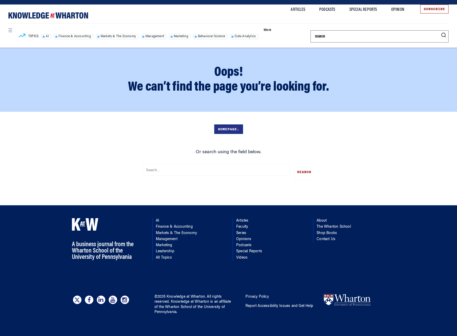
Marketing (181, 36)
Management (154, 36)
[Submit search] (443, 35)
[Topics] (22, 36)
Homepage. (228, 129)
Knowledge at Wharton (186, 297)
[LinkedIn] (101, 300)
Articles (298, 10)
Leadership (165, 251)
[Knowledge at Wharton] (48, 15)
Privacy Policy (257, 297)
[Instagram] (125, 300)
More (267, 30)
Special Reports (363, 10)
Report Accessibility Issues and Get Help (279, 306)
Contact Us (326, 239)
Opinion (397, 10)
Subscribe (434, 9)
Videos (242, 258)
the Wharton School (175, 307)
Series (241, 233)
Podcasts (327, 10)
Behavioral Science (211, 36)
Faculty (242, 227)
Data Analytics (245, 36)
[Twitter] (77, 300)
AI (47, 36)
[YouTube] (113, 300)
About (322, 221)
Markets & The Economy (118, 36)
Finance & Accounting (74, 36)
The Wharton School (334, 227)
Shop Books (327, 233)
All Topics (164, 258)
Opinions (244, 239)
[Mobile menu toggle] (10, 30)
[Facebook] (89, 300)
